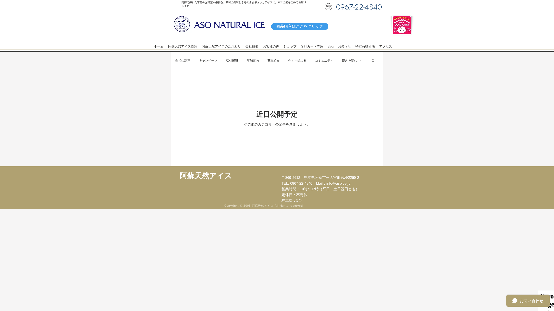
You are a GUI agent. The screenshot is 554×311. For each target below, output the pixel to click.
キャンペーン (208, 60)
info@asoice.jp (338, 183)
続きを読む (349, 60)
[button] (373, 61)
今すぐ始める (297, 60)
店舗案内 (253, 60)
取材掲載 (232, 60)
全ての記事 (182, 60)
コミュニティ (324, 60)
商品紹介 (273, 60)
